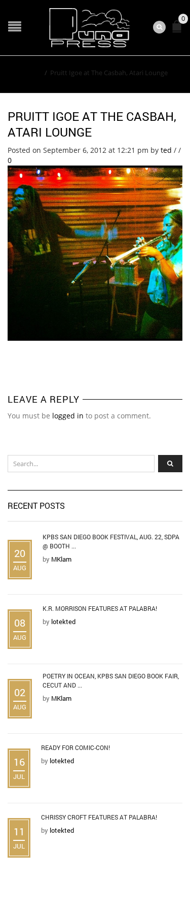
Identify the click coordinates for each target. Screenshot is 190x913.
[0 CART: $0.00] (179, 31)
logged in (68, 415)
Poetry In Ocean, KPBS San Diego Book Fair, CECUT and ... (111, 680)
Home (32, 72)
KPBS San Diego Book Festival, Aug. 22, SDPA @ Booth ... (111, 541)
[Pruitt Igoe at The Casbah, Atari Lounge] (95, 252)
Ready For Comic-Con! (75, 747)
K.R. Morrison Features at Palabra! (100, 608)
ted (166, 150)
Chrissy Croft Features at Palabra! (99, 817)
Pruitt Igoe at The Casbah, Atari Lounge (92, 124)
